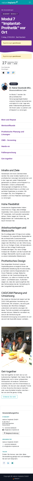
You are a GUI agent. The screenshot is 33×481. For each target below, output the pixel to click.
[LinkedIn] (8, 463)
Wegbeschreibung (11, 433)
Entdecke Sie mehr (9, 397)
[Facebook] (4, 463)
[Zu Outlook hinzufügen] (8, 73)
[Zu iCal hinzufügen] (3, 72)
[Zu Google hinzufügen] (13, 73)
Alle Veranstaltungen (7, 10)
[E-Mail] (12, 463)
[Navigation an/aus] (30, 2)
